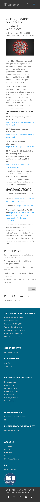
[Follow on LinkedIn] (31, 497)
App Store (7, 363)
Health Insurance (10, 401)
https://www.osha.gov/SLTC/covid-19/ (20, 147)
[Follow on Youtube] (26, 497)
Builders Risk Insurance (12, 336)
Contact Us (8, 453)
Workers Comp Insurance (13, 327)
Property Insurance (11, 321)
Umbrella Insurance (11, 391)
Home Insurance (10, 382)
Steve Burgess (13, 33)
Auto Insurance (9, 385)
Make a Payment (10, 469)
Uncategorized (28, 36)
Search (32, 289)
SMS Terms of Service (11, 459)
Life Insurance (9, 394)
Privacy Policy (9, 456)
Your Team (8, 446)
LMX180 (7, 449)
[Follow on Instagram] (20, 497)
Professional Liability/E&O (13, 324)
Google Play (8, 366)
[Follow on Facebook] (8, 497)
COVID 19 (19, 36)
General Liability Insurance (13, 318)
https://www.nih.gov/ (25, 206)
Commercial (10, 36)
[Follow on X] (14, 497)
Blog (5, 420)
